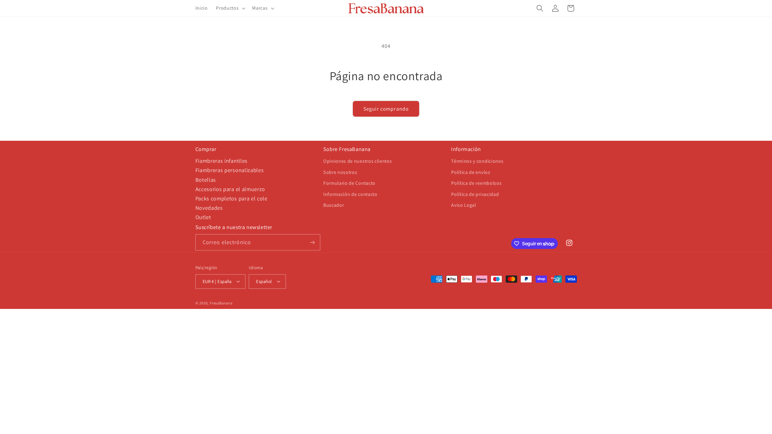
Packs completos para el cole (231, 198)
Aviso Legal (463, 205)
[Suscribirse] (312, 242)
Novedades (209, 207)
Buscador (333, 205)
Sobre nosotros (340, 172)
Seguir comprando (386, 108)
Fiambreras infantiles (221, 160)
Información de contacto (350, 194)
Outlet (203, 217)
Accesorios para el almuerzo (230, 189)
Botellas (205, 179)
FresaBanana (221, 303)
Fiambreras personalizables (229, 170)
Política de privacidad (475, 194)
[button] (230, 8)
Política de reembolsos (476, 183)
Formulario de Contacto (349, 183)
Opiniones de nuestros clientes (357, 161)
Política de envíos (470, 172)
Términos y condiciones (477, 161)
